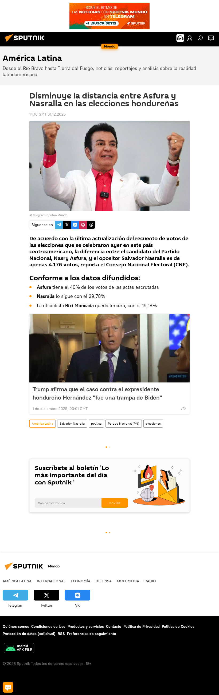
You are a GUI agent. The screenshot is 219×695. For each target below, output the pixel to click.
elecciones (153, 423)
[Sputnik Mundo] (26, 42)
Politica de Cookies (178, 626)
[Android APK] (19, 649)
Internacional (51, 580)
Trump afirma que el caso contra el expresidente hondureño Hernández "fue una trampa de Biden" (97, 393)
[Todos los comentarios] (8, 687)
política (96, 423)
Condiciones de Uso (48, 626)
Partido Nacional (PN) (123, 423)
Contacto (113, 626)
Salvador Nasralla (72, 423)
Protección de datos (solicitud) (29, 633)
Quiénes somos (16, 626)
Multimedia (128, 580)
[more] (183, 408)
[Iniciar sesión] (189, 38)
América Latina (42, 423)
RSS (61, 633)
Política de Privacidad (141, 626)
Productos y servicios (86, 626)
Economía (80, 580)
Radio (150, 580)
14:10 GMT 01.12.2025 (47, 114)
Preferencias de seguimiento (91, 633)
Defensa (104, 580)
